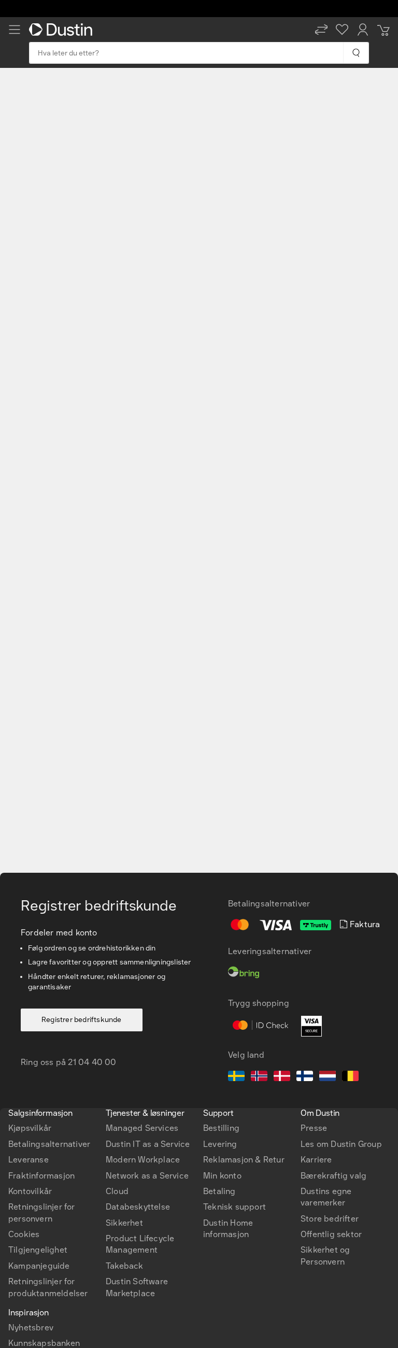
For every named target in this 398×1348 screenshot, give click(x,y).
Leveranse (28, 1160)
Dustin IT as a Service (148, 1144)
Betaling (219, 1191)
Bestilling (221, 1128)
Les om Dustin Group (341, 1144)
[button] (321, 29)
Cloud (117, 1191)
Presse (314, 1128)
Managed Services (142, 1128)
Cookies (23, 1234)
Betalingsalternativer (49, 1144)
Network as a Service (147, 1176)
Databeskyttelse (138, 1207)
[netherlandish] (327, 1077)
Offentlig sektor (331, 1234)
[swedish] (236, 1077)
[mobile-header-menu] (14, 29)
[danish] (282, 1077)
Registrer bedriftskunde (81, 1019)
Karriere (316, 1160)
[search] (355, 52)
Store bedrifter (330, 1219)
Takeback (125, 1266)
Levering (220, 1144)
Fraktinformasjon (41, 1176)
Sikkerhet (124, 1223)
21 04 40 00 (92, 1062)
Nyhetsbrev (30, 1327)
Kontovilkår (30, 1191)
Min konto (222, 1176)
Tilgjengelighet (37, 1250)
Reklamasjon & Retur (244, 1160)
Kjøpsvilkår (29, 1128)
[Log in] (363, 29)
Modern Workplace (143, 1160)
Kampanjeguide (39, 1266)
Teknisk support (234, 1207)
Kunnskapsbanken (44, 1343)
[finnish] (304, 1077)
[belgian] (350, 1077)
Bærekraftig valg (333, 1176)
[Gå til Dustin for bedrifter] (62, 29)
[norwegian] (259, 1077)
